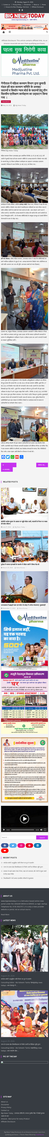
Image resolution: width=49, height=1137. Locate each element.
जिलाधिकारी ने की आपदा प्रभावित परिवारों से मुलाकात (18, 878)
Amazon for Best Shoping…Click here (17, 7)
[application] (24, 819)
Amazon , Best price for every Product (15, 1119)
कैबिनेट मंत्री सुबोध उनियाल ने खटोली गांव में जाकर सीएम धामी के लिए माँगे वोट (43, 465)
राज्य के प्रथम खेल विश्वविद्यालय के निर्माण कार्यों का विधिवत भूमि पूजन (23, 867)
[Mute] (41, 830)
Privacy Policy (17, 5)
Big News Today (20, 105)
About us (36, 5)
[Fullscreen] (45, 830)
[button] (24, 818)
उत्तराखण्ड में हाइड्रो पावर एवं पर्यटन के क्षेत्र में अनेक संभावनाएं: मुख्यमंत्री (23, 605)
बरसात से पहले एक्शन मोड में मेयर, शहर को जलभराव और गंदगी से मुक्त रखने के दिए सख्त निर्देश (25, 872)
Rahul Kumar (20, 568)
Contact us (6, 5)
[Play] (4, 830)
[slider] (22, 829)
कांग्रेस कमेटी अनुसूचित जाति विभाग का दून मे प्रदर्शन (19, 863)
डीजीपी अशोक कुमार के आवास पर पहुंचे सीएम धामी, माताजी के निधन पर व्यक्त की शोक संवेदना (24, 523)
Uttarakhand (6, 101)
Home (44, 5)
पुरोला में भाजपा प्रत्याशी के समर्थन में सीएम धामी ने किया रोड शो (20, 564)
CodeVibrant (40, 1135)
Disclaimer (27, 5)
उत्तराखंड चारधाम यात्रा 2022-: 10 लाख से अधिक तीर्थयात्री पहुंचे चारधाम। (8, 469)
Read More (5, 914)
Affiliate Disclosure (38, 7)
